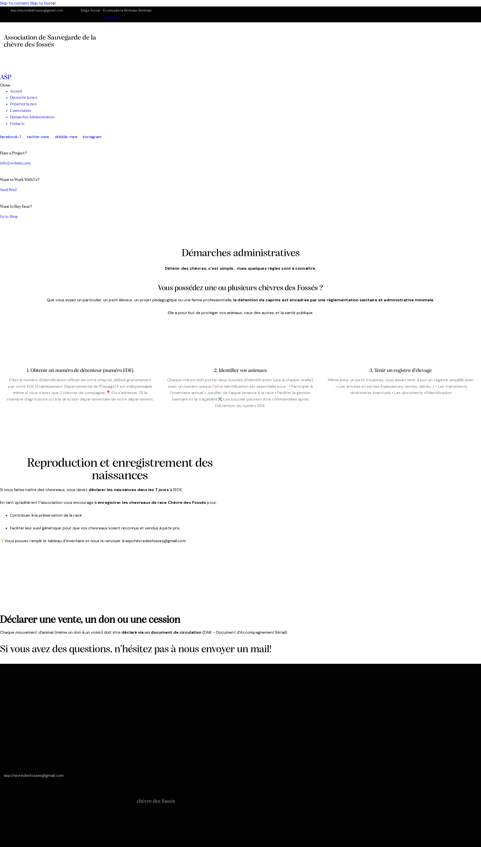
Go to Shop (9, 217)
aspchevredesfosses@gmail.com (34, 775)
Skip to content (14, 3)
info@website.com (15, 163)
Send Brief (8, 190)
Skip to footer (43, 3)
